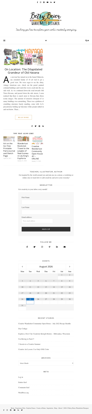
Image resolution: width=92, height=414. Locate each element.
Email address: (27, 217)
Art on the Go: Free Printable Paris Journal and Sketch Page (9, 149)
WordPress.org (23, 392)
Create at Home (41, 408)
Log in (20, 377)
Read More (23, 117)
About (60, 408)
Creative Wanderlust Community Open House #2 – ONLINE (37, 152)
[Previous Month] (22, 266)
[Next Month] (70, 266)
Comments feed (23, 387)
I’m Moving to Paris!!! (26, 339)
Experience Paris (20, 408)
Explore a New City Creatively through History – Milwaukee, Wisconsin (44, 334)
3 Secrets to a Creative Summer (29, 344)
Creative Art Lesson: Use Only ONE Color (33, 349)
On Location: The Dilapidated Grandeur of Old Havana (23, 70)
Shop (55, 408)
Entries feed (22, 382)
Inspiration (50, 408)
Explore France (31, 408)
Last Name (25, 207)
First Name (26, 197)
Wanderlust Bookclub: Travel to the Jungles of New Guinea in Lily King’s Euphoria (23, 151)
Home (12, 408)
